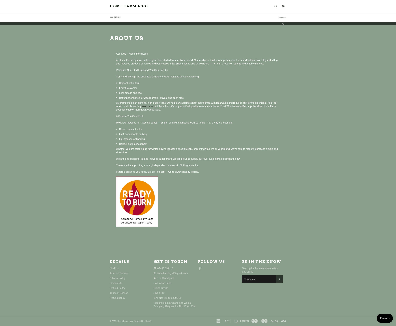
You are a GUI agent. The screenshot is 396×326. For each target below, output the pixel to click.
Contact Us (116, 283)
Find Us (114, 268)
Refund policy (117, 298)
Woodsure (147, 106)
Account (282, 17)
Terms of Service (119, 273)
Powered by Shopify (143, 321)
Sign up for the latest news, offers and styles (260, 269)
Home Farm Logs (129, 6)
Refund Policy (117, 288)
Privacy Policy (117, 278)
